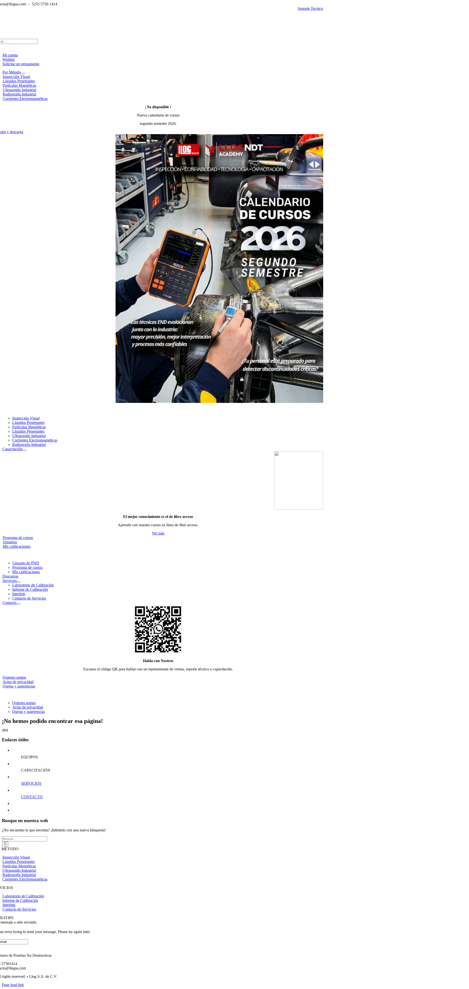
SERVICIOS (31, 783)
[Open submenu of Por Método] (23, 73)
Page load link (13, 985)
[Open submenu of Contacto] (18, 604)
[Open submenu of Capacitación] (24, 450)
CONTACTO (32, 797)
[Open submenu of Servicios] (19, 582)
